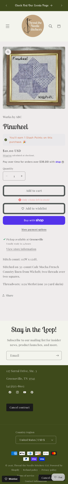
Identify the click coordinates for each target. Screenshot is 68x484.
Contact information (36, 481)
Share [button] (9, 295)
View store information (21, 249)
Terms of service (25, 475)
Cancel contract (20, 407)
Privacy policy (49, 469)
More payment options (34, 229)
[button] (7, 26)
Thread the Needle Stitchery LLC (31, 465)
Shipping (7, 155)
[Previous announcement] (6, 5)
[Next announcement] (61, 5)
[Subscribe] (57, 355)
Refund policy (30, 469)
